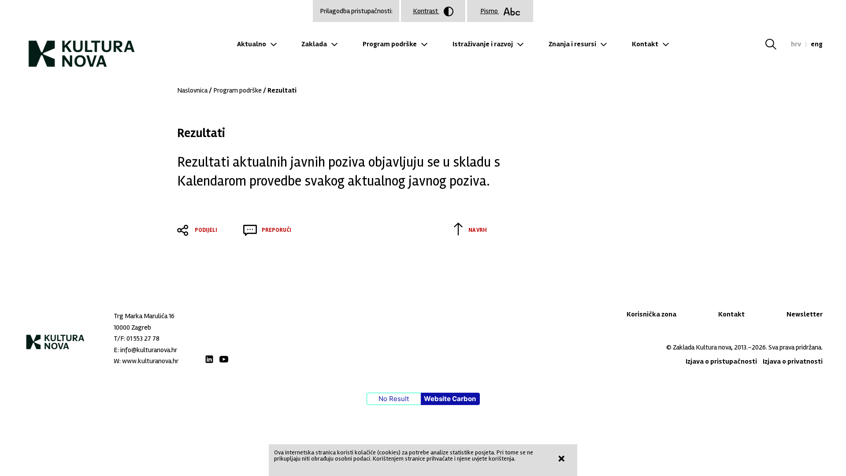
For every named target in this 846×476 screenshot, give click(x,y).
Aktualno (251, 44)
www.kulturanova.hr (150, 361)
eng (817, 44)
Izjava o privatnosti (793, 361)
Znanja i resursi (572, 44)
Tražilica (776, 44)
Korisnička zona (651, 314)
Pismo (489, 11)
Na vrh (477, 230)
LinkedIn (209, 359)
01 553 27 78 (143, 338)
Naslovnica (192, 90)
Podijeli (206, 230)
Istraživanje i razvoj (483, 44)
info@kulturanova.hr (148, 350)
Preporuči (276, 230)
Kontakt (645, 44)
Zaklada (314, 44)
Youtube (223, 359)
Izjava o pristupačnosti (721, 361)
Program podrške (390, 44)
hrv (796, 44)
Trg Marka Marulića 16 (144, 316)
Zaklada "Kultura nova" (81, 46)
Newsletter (805, 314)
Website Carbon (450, 398)
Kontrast (426, 11)
